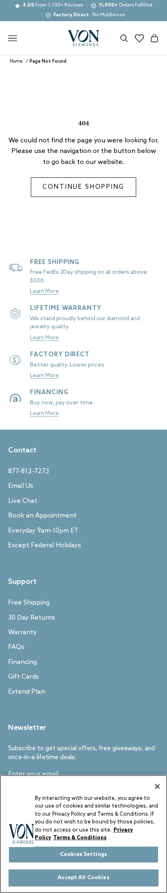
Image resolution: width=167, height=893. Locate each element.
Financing (22, 662)
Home (16, 61)
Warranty (22, 632)
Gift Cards (23, 677)
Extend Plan (26, 692)
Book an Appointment (42, 516)
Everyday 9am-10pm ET (43, 531)
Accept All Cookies (83, 878)
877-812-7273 (28, 471)
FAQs (16, 647)
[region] (83, 834)
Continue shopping (83, 187)
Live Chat (22, 501)
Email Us (20, 486)
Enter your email (33, 774)
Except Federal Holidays (44, 545)
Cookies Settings (83, 855)
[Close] (157, 786)
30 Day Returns (31, 618)
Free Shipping (28, 603)
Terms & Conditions (80, 838)
